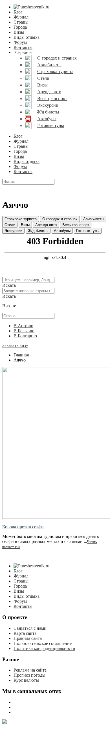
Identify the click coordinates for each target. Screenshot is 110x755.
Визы (19, 32)
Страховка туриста (21, 219)
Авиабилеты (93, 219)
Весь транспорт (75, 225)
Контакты (23, 47)
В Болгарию (25, 335)
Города (20, 27)
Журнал (21, 17)
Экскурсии (13, 231)
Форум (20, 42)
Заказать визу (15, 345)
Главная (21, 355)
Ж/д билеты (38, 231)
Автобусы (62, 231)
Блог (18, 12)
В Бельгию (24, 330)
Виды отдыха (26, 37)
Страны (21, 22)
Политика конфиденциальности (44, 648)
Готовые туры (87, 231)
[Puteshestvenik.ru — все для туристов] (31, 6)
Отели (10, 225)
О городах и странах (60, 219)
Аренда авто (46, 225)
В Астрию (23, 325)
